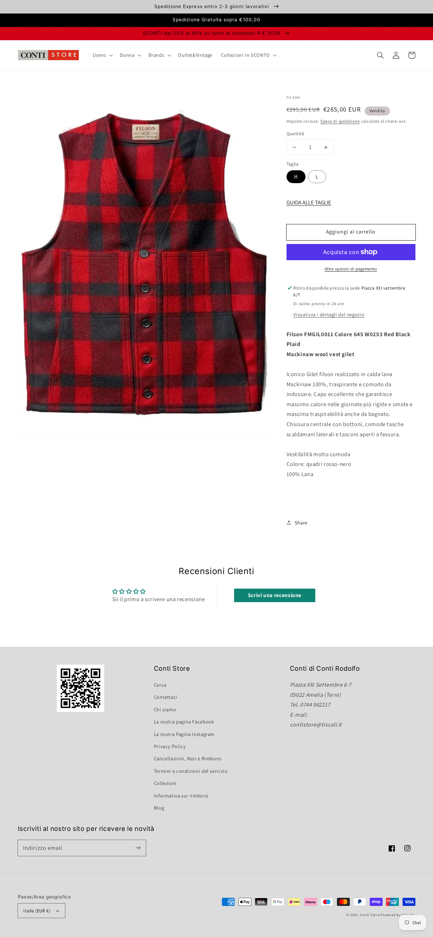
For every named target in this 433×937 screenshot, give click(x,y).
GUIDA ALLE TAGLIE (309, 202)
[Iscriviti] (137, 848)
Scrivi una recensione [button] (274, 595)
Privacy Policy (170, 746)
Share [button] (301, 522)
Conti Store (370, 914)
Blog (159, 808)
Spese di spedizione (340, 121)
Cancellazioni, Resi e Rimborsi (188, 758)
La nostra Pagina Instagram (184, 734)
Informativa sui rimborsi (181, 795)
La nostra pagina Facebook (184, 721)
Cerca (160, 685)
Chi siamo (165, 709)
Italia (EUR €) (36, 911)
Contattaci (166, 697)
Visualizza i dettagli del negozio (328, 314)
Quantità (295, 134)
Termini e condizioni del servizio (191, 771)
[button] (380, 55)
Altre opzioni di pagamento (351, 269)
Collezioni (165, 783)
